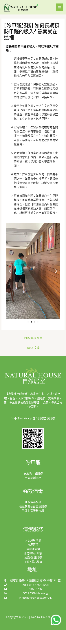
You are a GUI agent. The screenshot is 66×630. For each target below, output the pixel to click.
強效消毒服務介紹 (33, 510)
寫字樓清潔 (33, 549)
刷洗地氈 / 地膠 (33, 553)
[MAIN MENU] (59, 7)
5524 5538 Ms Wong (35, 593)
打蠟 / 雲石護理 (33, 562)
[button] (28, 322)
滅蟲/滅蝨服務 (33, 557)
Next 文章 (33, 348)
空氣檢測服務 (33, 478)
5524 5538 (43, 585)
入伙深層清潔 (33, 540)
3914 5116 (28, 585)
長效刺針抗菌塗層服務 (33, 506)
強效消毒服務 (33, 502)
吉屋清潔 (32, 544)
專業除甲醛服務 (33, 473)
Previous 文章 (33, 338)
